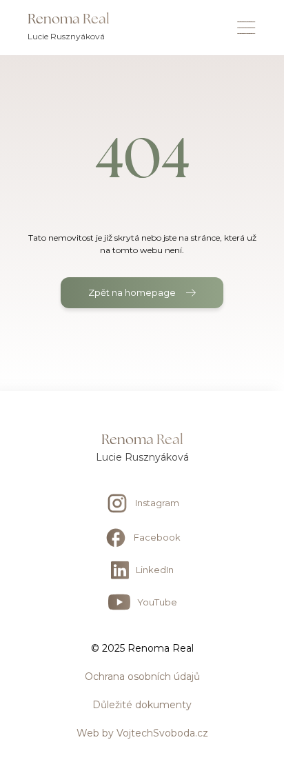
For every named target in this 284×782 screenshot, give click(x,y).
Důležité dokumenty (142, 705)
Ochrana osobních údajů (142, 676)
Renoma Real (142, 439)
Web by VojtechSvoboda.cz (142, 733)
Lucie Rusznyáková (142, 457)
